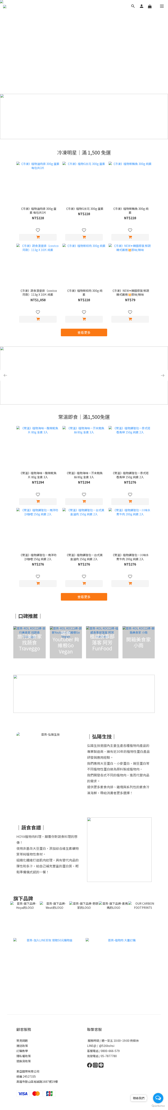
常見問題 (22, 1040)
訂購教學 (22, 1051)
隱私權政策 (23, 1056)
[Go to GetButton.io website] (158, 1106)
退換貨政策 (23, 1061)
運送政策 (22, 1046)
